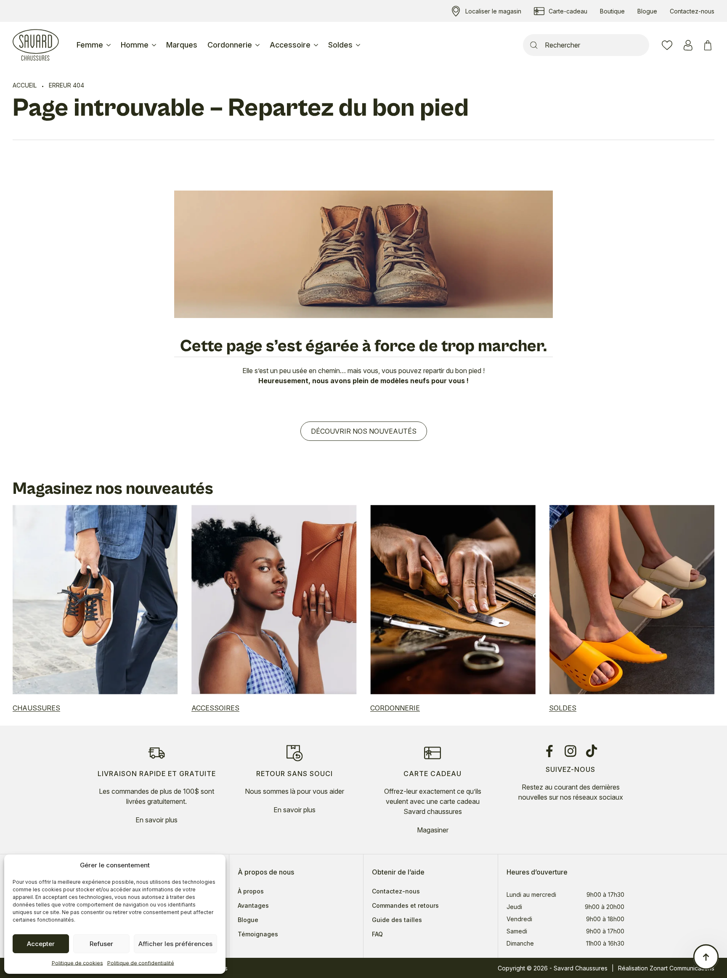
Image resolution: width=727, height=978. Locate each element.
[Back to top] (706, 957)
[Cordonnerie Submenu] (258, 45)
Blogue (248, 920)
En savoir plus (156, 820)
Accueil (25, 85)
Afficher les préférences (175, 944)
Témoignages (258, 934)
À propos (251, 891)
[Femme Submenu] (109, 45)
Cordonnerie (229, 44)
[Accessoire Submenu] (316, 45)
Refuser (101, 944)
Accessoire (290, 44)
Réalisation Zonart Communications (666, 968)
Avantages (253, 906)
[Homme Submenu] (155, 45)
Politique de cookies (77, 963)
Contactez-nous (396, 891)
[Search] (534, 45)
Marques (181, 44)
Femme (90, 44)
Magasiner (432, 830)
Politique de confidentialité (140, 963)
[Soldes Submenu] (359, 45)
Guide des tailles (397, 920)
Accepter (41, 944)
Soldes (340, 44)
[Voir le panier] (709, 45)
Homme (135, 44)
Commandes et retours (405, 906)
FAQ (377, 934)
